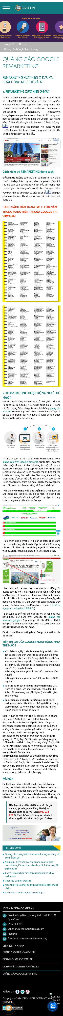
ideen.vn (12, 934)
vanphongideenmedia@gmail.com (26, 929)
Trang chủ (9, 44)
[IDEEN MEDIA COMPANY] (25, 8)
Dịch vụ (23, 44)
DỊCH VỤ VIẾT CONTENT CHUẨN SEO (21, 967)
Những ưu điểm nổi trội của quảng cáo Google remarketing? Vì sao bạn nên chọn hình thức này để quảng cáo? (31, 865)
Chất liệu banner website (18, 881)
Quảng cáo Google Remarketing (21, 49)
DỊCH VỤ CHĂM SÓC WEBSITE (17, 959)
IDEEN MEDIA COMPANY (34, 998)
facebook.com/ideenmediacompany (27, 939)
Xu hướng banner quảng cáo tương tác (25, 893)
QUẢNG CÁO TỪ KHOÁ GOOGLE (19, 952)
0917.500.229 (15, 924)
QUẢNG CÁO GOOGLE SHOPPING (20, 974)
